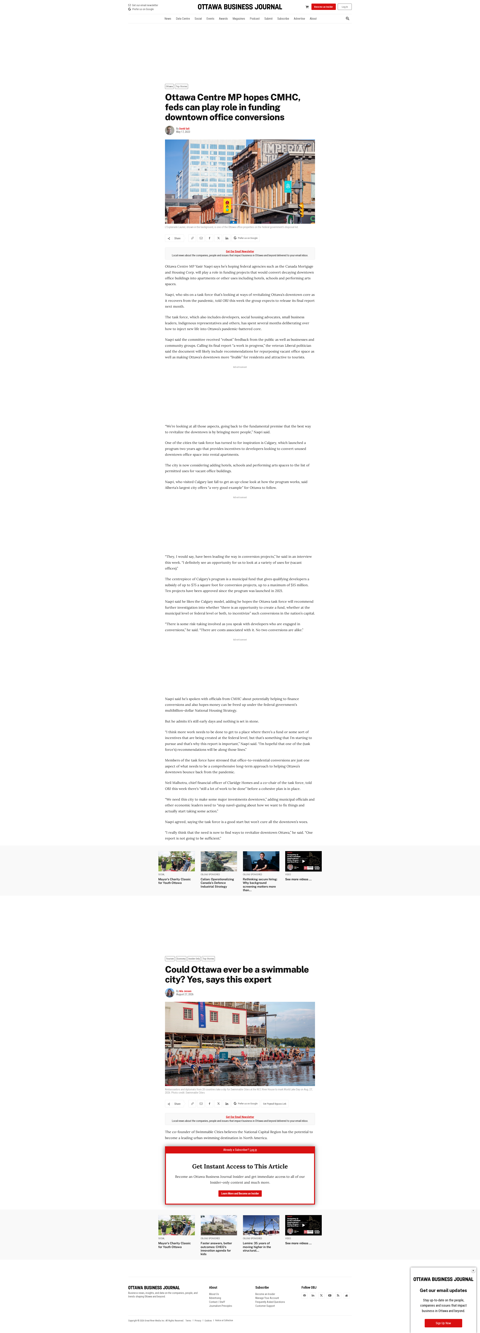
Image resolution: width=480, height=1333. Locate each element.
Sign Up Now (443, 1323)
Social (161, 874)
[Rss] (338, 1295)
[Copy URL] (192, 238)
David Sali (184, 128)
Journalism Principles (220, 1305)
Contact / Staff (217, 1301)
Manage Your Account (267, 1297)
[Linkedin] (226, 238)
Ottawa (169, 86)
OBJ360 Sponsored (210, 874)
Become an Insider (265, 1294)
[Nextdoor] (347, 1295)
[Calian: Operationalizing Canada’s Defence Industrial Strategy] (219, 861)
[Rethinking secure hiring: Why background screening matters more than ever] (261, 861)
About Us (214, 1294)
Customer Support (265, 1305)
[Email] (201, 238)
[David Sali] (170, 130)
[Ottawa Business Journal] (240, 7)
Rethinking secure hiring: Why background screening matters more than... (260, 884)
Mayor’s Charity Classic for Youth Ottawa (174, 881)
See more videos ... (298, 879)
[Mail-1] (305, 1295)
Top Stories (181, 86)
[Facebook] (209, 238)
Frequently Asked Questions (270, 1301)
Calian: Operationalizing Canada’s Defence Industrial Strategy (217, 882)
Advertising (215, 1297)
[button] (348, 19)
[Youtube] (330, 1295)
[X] (218, 238)
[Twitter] (321, 1295)
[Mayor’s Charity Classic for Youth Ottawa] (176, 861)
